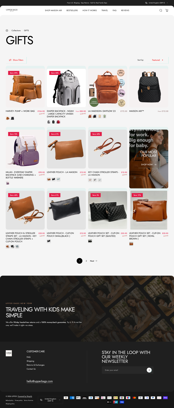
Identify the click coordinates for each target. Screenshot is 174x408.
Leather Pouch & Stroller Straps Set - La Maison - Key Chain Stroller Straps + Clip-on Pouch (21, 237)
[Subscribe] (149, 370)
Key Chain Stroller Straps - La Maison (103, 173)
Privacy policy (18, 400)
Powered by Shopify (25, 396)
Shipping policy (10, 404)
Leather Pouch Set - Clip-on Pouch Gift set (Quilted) (103, 234)
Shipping (30, 361)
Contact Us (31, 369)
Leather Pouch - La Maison (62, 172)
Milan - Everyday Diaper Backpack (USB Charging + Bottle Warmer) (21, 175)
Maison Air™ (136, 111)
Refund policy (9, 400)
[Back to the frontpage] (7, 30)
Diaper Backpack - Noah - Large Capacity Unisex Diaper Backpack (60, 113)
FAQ (28, 357)
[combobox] (156, 3)
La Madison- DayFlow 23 (102, 111)
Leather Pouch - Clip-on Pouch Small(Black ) (60, 234)
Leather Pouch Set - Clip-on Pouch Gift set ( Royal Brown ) (144, 236)
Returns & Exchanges (35, 365)
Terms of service (28, 400)
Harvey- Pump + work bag (20, 111)
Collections (16, 30)
